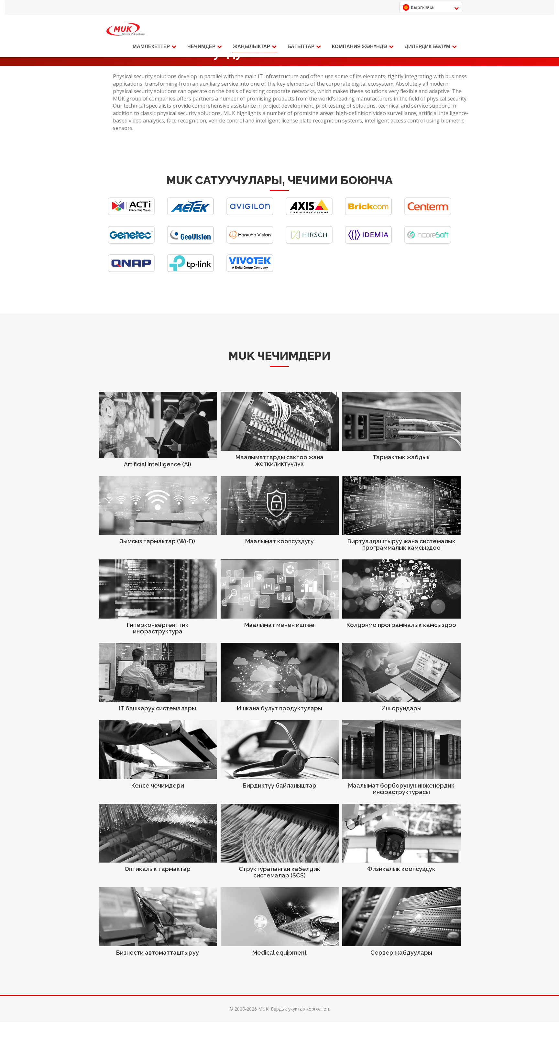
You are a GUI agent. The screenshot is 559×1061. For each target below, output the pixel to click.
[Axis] (309, 213)
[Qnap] (131, 270)
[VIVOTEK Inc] (249, 270)
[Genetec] (131, 242)
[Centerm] (427, 213)
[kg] (126, 29)
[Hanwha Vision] (249, 242)
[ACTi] (131, 213)
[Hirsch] (309, 242)
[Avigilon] (249, 213)
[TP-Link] (190, 270)
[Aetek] (190, 213)
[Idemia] (368, 242)
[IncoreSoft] (427, 242)
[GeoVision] (190, 242)
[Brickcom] (368, 213)
